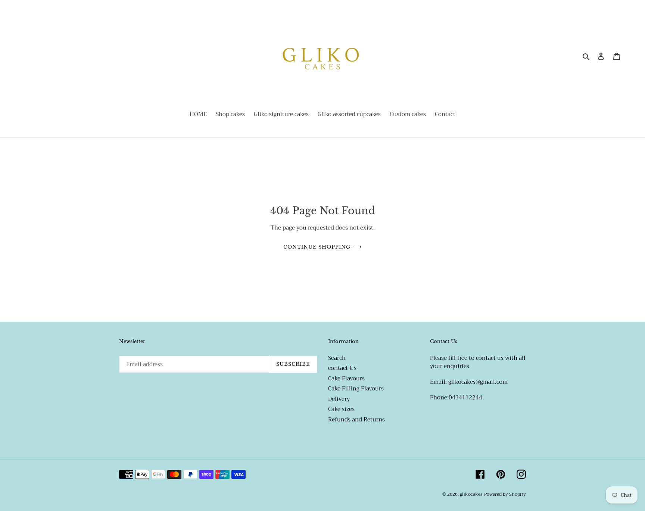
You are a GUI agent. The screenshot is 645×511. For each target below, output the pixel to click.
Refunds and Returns (356, 419)
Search (337, 357)
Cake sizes (341, 409)
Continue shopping (317, 246)
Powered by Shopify (505, 494)
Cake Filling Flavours (356, 388)
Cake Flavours (346, 378)
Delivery (339, 398)
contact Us (342, 368)
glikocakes (471, 494)
